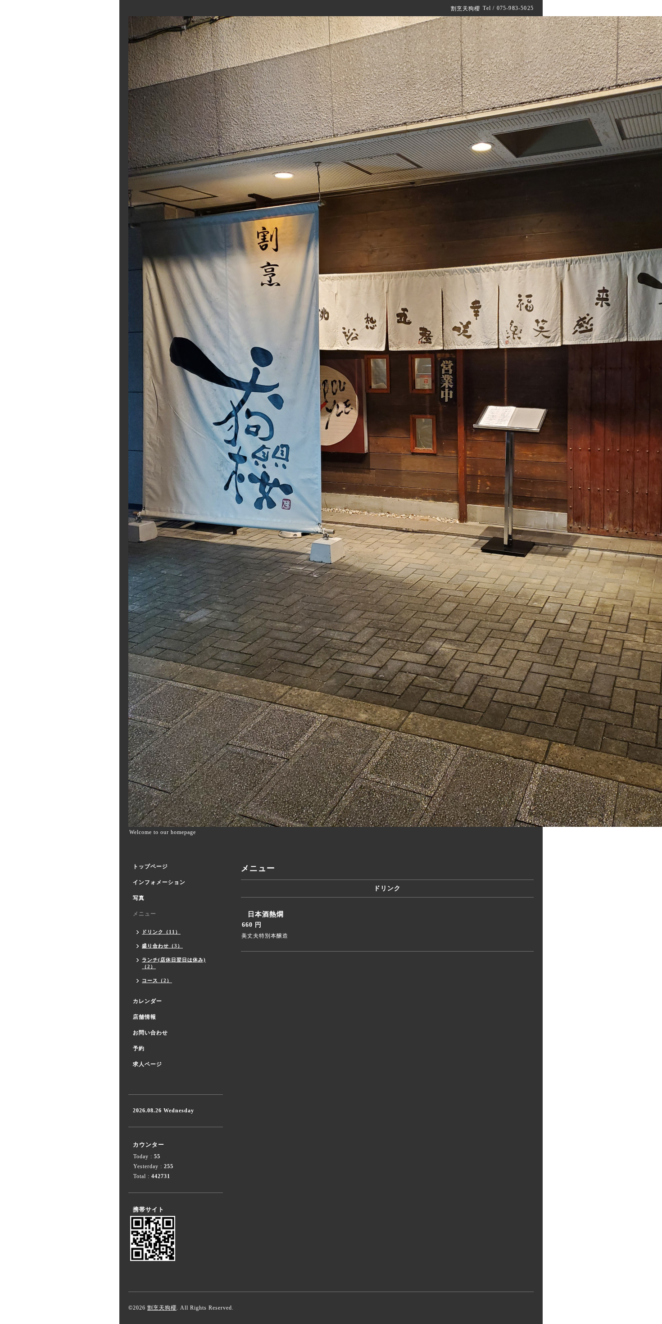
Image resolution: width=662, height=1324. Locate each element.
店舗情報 (144, 1017)
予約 (139, 1048)
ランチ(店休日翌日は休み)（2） (174, 963)
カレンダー (147, 1001)
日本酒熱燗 (266, 914)
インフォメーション (159, 882)
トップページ (150, 866)
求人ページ (147, 1064)
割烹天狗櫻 (162, 1308)
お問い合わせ (150, 1032)
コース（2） (157, 980)
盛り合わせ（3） (162, 945)
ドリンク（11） (161, 931)
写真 (139, 898)
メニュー (144, 914)
